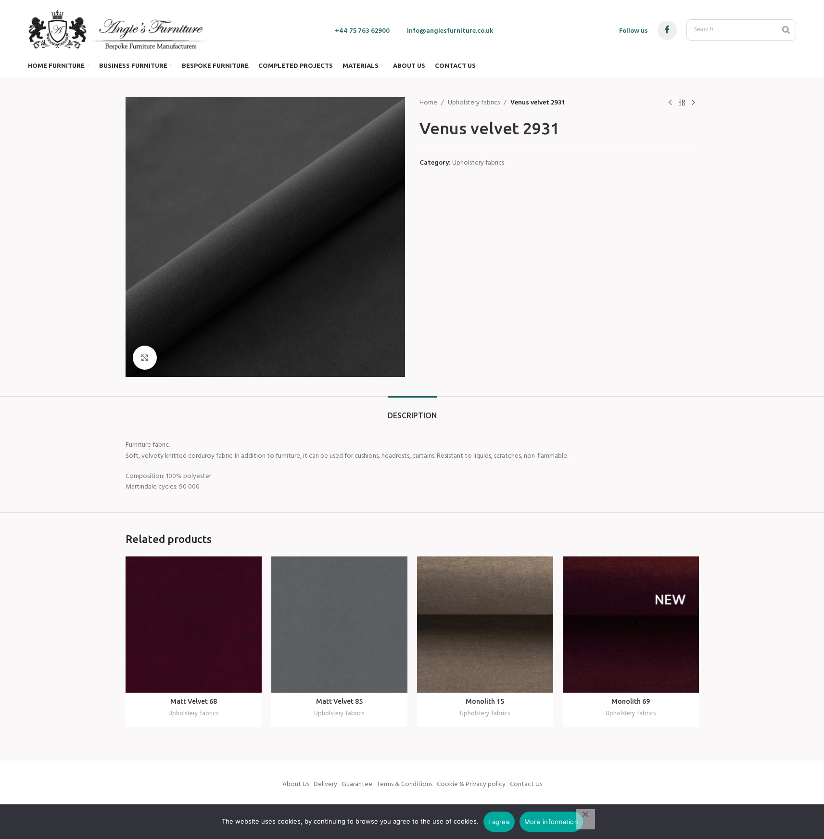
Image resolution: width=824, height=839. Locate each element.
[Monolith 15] (485, 624)
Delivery (325, 784)
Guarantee (357, 784)
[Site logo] (118, 30)
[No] (585, 819)
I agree (499, 822)
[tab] (412, 411)
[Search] (786, 30)
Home (428, 103)
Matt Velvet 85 (339, 701)
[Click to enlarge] (145, 358)
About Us (295, 784)
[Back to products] (681, 103)
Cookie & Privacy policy (471, 784)
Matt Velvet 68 (193, 701)
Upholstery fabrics (474, 103)
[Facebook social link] (667, 30)
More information (551, 822)
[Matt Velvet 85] (339, 624)
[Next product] (693, 103)
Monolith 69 (630, 701)
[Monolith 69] (631, 624)
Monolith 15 (485, 701)
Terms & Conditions (404, 784)
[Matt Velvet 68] (194, 624)
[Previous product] (670, 103)
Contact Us (526, 784)
